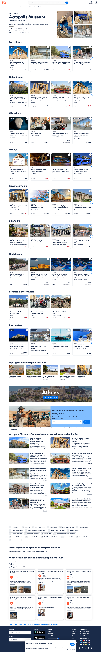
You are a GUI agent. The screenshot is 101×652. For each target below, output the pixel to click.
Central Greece (22, 624)
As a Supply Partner (84, 631)
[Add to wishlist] (27, 47)
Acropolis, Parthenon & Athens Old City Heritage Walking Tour (50, 598)
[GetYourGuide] (4, 3)
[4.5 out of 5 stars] (13, 29)
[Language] (91, 2)
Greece (15, 624)
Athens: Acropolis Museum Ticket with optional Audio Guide (78, 598)
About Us (74, 631)
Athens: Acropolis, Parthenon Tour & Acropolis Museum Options (21, 598)
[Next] (91, 58)
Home (10, 624)
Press (73, 638)
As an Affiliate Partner (85, 635)
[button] (19, 59)
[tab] (17, 523)
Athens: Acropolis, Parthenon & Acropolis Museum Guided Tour (22, 572)
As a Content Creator (84, 633)
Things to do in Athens (33, 624)
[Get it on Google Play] (39, 632)
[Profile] (97, 2)
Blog (73, 635)
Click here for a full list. (41, 551)
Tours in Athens (44, 624)
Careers (73, 633)
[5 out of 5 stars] (22, 574)
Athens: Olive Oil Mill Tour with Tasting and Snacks (50, 571)
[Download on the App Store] (39, 638)
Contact (49, 631)
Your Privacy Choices (52, 638)
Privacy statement (13, 429)
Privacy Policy (51, 635)
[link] (19, 59)
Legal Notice (50, 633)
